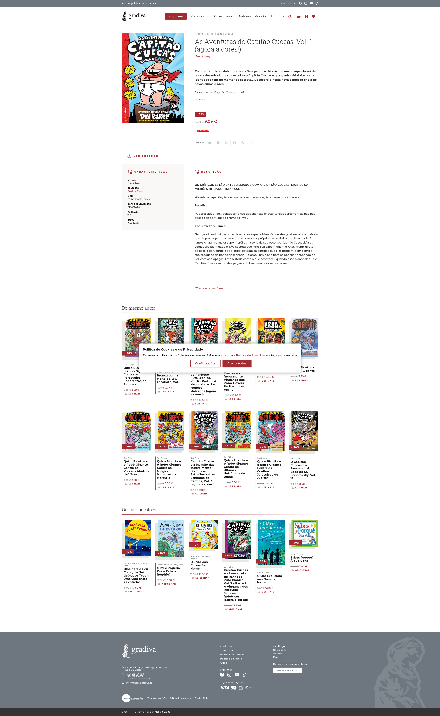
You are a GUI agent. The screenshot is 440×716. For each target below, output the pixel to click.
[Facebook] (300, 3)
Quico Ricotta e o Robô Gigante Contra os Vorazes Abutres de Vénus (136, 468)
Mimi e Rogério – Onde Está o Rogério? (169, 571)
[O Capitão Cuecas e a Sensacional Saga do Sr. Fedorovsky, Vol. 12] (305, 412)
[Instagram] (305, 3)
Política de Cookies (232, 654)
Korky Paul (178, 564)
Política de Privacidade (252, 355)
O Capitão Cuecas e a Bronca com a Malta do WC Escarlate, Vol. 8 (169, 375)
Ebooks (277, 653)
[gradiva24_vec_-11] (134, 16)
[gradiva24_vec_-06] (130, 172)
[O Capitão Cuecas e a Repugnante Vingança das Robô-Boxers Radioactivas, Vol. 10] (238, 320)
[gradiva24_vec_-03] (132, 698)
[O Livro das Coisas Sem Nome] (204, 522)
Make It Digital (163, 712)
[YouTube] (311, 3)
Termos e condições (157, 698)
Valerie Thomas (164, 564)
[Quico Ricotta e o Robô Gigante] (305, 320)
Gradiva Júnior (136, 191)
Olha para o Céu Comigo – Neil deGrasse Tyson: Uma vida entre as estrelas (136, 575)
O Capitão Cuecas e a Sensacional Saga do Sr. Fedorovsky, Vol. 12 (303, 470)
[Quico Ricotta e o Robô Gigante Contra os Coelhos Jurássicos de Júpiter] (271, 412)
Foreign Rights (202, 698)
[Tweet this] (226, 142)
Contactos (227, 650)
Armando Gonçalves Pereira (200, 557)
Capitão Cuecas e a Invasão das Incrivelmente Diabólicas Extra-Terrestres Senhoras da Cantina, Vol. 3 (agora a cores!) (202, 473)
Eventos (278, 657)
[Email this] (210, 142)
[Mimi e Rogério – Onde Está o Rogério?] (171, 522)
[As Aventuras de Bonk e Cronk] (271, 320)
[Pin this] (243, 142)
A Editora (226, 646)
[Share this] (218, 142)
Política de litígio (231, 658)
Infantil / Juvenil (204, 34)
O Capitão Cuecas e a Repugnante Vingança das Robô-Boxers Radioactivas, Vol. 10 (234, 379)
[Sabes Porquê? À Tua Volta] (305, 522)
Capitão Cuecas (224, 34)
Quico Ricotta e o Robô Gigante (302, 369)
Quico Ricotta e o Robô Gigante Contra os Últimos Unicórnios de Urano (236, 468)
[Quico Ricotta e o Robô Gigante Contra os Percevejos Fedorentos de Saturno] (138, 320)
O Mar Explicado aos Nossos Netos (269, 579)
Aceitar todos (236, 363)
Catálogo (279, 646)
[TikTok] (317, 3)
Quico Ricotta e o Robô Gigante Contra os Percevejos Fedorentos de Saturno (136, 376)
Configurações (205, 363)
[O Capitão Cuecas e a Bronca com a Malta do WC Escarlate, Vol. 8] (171, 320)
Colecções (280, 650)
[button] (290, 16)
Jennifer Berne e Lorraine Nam (135, 564)
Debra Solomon (297, 554)
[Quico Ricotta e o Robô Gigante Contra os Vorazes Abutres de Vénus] (138, 412)
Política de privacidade (181, 698)
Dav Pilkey (203, 56)
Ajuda (223, 663)
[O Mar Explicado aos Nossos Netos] (271, 522)
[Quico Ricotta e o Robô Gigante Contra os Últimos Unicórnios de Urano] (238, 412)
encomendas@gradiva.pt (138, 682)
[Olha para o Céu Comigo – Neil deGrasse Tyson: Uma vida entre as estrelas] (138, 522)
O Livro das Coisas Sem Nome (199, 565)
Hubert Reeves (264, 572)
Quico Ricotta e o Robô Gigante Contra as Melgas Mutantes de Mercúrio (169, 470)
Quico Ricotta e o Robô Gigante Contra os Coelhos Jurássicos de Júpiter (269, 470)
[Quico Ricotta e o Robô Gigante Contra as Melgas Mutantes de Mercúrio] (171, 412)
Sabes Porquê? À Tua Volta (302, 559)
